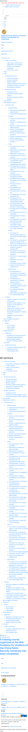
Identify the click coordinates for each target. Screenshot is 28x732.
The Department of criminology (18, 481)
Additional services (10, 345)
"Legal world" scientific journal (15, 308)
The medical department (17, 294)
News (2, 45)
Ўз (4, 23)
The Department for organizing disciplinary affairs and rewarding (18, 285)
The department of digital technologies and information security (18, 180)
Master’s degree (11, 82)
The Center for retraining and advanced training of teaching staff (18, 247)
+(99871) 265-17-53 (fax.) (11, 7)
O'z (2, 58)
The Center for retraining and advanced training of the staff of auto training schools (18, 241)
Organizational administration (18, 114)
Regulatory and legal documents (16, 335)
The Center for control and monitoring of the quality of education (18, 252)
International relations (10, 102)
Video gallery (11, 329)
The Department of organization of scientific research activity (17, 280)
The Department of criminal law (18, 486)
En (5, 26)
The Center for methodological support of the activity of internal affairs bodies (18, 528)
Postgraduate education (14, 87)
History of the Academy (14, 66)
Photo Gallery (11, 327)
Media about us (8, 331)
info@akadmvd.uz (6, 713)
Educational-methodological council (16, 394)
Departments (12, 269)
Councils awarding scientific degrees (16, 396)
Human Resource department (18, 293)
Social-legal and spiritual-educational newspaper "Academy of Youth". (16, 311)
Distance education (12, 80)
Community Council (12, 70)
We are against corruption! (11, 319)
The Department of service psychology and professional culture (18, 167)
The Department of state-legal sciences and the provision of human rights (17, 205)
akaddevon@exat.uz (17, 713)
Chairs (10, 144)
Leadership (10, 68)
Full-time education (12, 78)
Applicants (4, 54)
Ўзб (4, 58)
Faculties (10, 116)
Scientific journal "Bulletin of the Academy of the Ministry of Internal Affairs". (16, 304)
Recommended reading (13, 339)
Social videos (11, 325)
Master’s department (16, 138)
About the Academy (6, 42)
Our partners (7, 101)
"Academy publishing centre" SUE (16, 347)
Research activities (10, 89)
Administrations (12, 108)
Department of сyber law (17, 153)
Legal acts (7, 320)
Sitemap (3, 715)
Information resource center (18, 263)
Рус (5, 25)
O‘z (5, 21)
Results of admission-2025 (14, 341)
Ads (2, 48)
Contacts (6, 342)
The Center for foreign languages (18, 551)
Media (7, 323)
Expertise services (12, 349)
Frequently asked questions (15, 337)
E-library (7, 297)
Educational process (7, 51)
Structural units (9, 105)
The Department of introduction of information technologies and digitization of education (18, 563)
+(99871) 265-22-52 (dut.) (13, 5)
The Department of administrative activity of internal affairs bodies (17, 199)
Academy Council (12, 92)
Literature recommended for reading (16, 598)
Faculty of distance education (18, 136)
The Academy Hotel (12, 351)
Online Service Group (16, 726)
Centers (10, 230)
